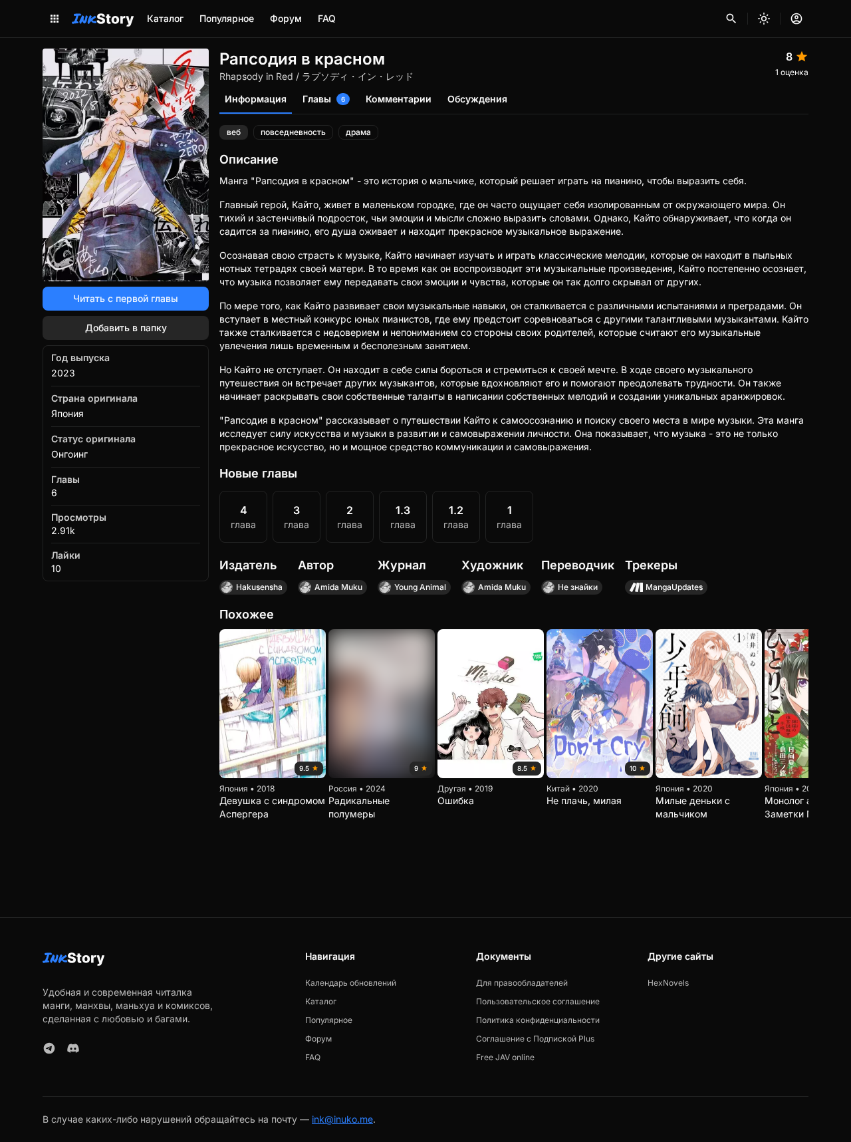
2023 (63, 372)
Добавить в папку (126, 327)
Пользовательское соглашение (538, 1001)
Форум (286, 18)
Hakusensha (259, 587)
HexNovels (668, 983)
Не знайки (578, 587)
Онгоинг (69, 454)
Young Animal (420, 587)
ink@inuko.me (342, 1119)
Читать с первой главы (125, 298)
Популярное (226, 18)
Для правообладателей (522, 983)
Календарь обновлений (350, 983)
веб (234, 132)
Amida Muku (338, 587)
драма (358, 132)
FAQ (327, 18)
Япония (67, 413)
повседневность (293, 132)
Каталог (165, 18)
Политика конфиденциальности (538, 1020)
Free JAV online (505, 1057)
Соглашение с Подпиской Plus (535, 1039)
